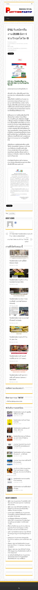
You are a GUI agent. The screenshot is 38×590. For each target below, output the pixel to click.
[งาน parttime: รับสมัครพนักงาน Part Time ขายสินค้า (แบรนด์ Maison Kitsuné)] (19, 292)
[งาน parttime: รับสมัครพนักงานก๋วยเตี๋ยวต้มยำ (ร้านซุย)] (9, 488)
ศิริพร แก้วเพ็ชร (12, 526)
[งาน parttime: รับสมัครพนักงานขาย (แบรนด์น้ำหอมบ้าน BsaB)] (19, 311)
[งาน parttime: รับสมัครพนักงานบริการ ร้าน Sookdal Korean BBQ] (19, 273)
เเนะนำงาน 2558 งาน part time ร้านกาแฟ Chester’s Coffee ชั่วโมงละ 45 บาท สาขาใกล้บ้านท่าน (19, 527)
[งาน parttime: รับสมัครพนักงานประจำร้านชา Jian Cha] (19, 330)
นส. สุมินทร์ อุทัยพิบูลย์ (14, 555)
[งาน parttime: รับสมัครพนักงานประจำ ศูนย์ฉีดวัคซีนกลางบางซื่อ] (9, 414)
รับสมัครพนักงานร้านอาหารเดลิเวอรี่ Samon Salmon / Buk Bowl (18, 377)
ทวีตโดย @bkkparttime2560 (14, 401)
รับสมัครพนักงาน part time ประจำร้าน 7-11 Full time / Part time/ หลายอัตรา (19, 545)
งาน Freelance (12, 43)
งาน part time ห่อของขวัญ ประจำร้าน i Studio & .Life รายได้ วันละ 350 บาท (19, 539)
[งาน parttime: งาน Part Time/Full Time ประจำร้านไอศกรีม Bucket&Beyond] (9, 446)
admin (14, 42)
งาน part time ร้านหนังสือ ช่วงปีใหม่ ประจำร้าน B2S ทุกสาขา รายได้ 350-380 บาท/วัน (19, 502)
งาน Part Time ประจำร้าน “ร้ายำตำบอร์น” (18, 239)
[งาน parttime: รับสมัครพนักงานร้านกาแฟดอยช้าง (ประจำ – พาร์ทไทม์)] (9, 454)
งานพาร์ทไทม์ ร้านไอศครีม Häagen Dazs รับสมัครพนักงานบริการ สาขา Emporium (19, 550)
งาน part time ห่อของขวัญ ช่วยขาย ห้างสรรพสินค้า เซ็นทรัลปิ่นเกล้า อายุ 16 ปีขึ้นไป (19, 556)
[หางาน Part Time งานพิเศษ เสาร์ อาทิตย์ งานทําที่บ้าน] (19, 11)
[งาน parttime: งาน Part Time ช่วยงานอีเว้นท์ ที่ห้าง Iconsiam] (9, 462)
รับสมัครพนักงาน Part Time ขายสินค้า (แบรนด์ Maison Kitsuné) (18, 301)
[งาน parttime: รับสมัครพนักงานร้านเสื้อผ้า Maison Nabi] (19, 254)
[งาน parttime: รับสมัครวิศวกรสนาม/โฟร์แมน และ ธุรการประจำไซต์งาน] (9, 438)
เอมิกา (9, 532)
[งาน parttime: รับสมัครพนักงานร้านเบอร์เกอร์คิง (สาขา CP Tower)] (19, 349)
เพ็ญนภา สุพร (11, 543)
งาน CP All (11, 213)
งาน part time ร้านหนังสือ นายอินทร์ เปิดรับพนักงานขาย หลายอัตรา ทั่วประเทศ (19, 514)
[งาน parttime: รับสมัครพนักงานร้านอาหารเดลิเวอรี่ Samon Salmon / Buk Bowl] (19, 368)
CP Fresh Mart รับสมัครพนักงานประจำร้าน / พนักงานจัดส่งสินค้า (21, 234)
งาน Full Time (19, 43)
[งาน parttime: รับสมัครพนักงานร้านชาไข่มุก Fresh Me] (9, 422)
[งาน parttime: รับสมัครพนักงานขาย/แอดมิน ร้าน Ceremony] (9, 480)
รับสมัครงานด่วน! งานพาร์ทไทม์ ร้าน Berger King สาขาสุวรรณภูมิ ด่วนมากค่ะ (19, 533)
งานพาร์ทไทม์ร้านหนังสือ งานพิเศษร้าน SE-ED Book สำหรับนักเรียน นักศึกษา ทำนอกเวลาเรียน (19, 508)
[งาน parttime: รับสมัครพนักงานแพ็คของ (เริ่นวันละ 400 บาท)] (9, 430)
